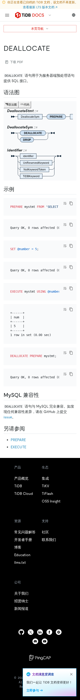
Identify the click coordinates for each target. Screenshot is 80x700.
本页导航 (37, 28)
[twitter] (30, 632)
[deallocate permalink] (53, 48)
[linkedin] (40, 632)
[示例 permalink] (17, 189)
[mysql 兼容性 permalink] (42, 395)
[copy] (71, 203)
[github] (21, 632)
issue (8, 417)
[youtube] (44, 641)
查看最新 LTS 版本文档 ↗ (40, 7)
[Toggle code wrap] (65, 203)
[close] (71, 674)
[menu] (7, 15)
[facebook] (49, 632)
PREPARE (18, 440)
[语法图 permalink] (23, 92)
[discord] (35, 641)
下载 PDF (16, 62)
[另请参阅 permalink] (28, 428)
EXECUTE (18, 447)
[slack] (58, 632)
